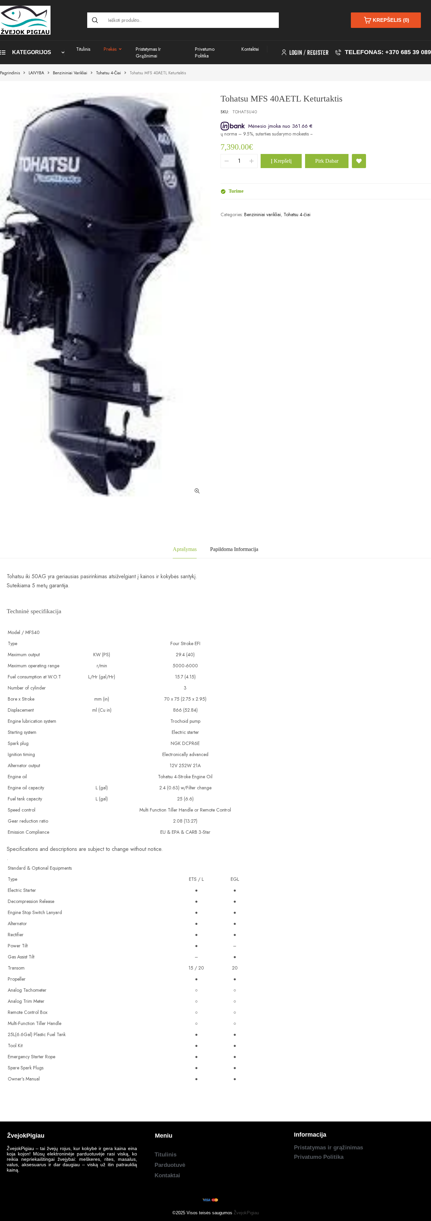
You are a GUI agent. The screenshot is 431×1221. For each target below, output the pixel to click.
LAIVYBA (36, 73)
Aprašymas (185, 549)
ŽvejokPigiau (246, 1212)
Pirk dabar (326, 161)
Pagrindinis (10, 73)
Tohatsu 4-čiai (108, 73)
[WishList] (359, 161)
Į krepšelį (281, 161)
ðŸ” (197, 491)
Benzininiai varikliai (70, 73)
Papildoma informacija (234, 549)
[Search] (95, 20)
